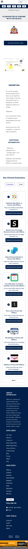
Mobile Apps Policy (11, 445)
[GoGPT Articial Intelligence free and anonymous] (4, 6)
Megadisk (9, 480)
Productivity (10, 184)
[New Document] (14, 6)
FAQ (7, 461)
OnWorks (8, 472)
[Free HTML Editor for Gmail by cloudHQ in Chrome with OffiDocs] (14, 281)
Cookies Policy (10, 451)
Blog (7, 453)
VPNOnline (9, 483)
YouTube (10, 507)
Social (20, 184)
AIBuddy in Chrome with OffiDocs (14, 364)
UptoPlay (8, 475)
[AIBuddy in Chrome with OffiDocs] (14, 361)
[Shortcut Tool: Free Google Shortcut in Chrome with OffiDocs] (14, 227)
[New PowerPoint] (24, 6)
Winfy (7, 486)
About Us (8, 437)
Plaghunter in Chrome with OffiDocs (14, 18)
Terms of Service (10, 448)
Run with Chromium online (15, 43)
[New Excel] (19, 6)
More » (14, 380)
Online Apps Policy (11, 443)
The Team (9, 435)
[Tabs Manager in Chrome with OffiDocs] (14, 335)
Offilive (8, 528)
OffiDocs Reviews (11, 536)
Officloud (8, 493)
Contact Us (9, 440)
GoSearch (9, 520)
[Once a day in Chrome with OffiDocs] (14, 308)
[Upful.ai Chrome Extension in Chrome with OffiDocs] (14, 254)
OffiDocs (8, 470)
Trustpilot (10, 499)
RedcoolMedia (10, 478)
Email (9, 510)
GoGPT (8, 523)
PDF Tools (9, 525)
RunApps (8, 491)
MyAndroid (9, 488)
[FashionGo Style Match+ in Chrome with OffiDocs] (14, 200)
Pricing (8, 456)
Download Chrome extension (14, 213)
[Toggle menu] (2, 1)
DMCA (8, 458)
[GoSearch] (9, 6)
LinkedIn (18, 507)
